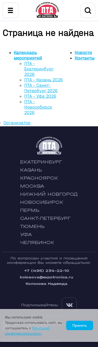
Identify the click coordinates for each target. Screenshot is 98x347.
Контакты (85, 58)
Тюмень (32, 226)
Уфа (26, 234)
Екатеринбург (41, 162)
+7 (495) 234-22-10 (46, 271)
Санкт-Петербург (45, 218)
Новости (83, 52)
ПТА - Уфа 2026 (40, 96)
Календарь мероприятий (28, 55)
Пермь (29, 210)
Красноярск (39, 178)
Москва (32, 186)
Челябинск (37, 242)
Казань (31, 170)
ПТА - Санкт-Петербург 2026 (40, 88)
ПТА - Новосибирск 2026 (38, 107)
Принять (79, 325)
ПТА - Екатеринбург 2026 (39, 69)
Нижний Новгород (49, 194)
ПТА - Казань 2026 (43, 80)
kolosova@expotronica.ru (46, 277)
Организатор (17, 123)
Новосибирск (41, 202)
